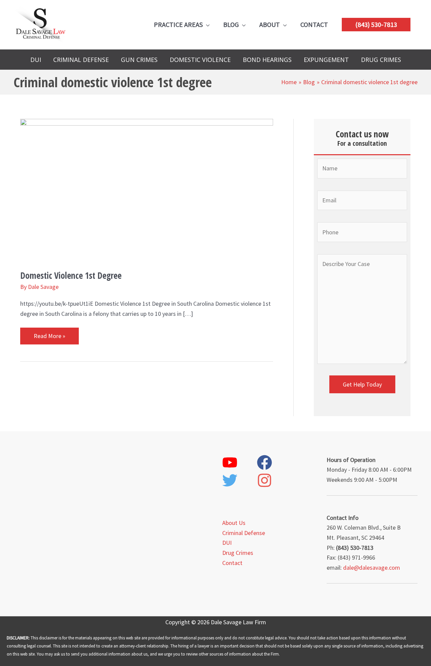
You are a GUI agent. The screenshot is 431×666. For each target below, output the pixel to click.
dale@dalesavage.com (371, 567)
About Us (233, 523)
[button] (376, 25)
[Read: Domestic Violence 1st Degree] (146, 189)
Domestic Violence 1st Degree (71, 275)
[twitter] (239, 480)
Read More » (49, 334)
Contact (232, 563)
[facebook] (273, 462)
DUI (227, 542)
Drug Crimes (237, 553)
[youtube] (239, 462)
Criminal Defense (243, 533)
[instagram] (273, 480)
